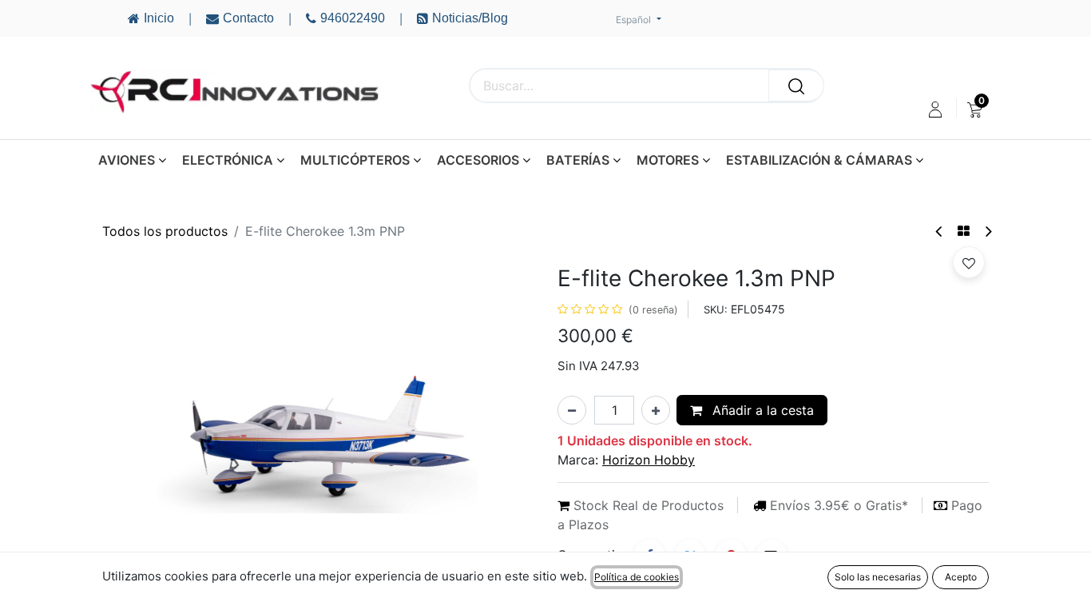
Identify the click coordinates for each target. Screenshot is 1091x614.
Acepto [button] (961, 577)
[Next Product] (987, 231)
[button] (134, 425)
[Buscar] (796, 86)
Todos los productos (165, 231)
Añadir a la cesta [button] (761, 410)
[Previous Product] (939, 231)
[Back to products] (963, 231)
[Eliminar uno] (571, 410)
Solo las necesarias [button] (878, 577)
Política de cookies (636, 577)
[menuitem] (975, 109)
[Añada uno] (655, 410)
